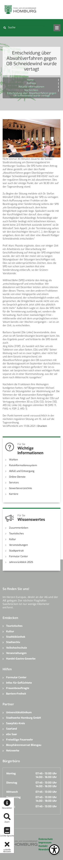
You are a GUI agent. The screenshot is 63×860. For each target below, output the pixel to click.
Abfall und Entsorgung (21, 471)
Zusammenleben (18, 527)
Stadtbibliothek (15, 637)
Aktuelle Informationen (31, 86)
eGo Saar (11, 734)
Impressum (44, 842)
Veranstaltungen (18, 545)
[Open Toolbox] (54, 849)
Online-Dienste (17, 476)
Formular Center (18, 556)
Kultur (12, 539)
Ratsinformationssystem (23, 465)
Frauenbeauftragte (17, 688)
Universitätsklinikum (19, 712)
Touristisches (16, 533)
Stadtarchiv (13, 642)
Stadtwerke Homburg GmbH (23, 718)
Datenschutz (45, 839)
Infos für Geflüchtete (19, 682)
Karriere (13, 494)
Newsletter (44, 849)
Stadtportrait (16, 550)
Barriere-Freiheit (16, 693)
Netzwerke (12, 750)
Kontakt (42, 846)
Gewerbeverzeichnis (20, 488)
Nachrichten (31, 90)
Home (30, 80)
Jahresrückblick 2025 (21, 562)
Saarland (11, 728)
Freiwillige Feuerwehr (19, 739)
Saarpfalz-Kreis (15, 723)
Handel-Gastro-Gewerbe (21, 658)
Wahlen (13, 459)
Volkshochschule (16, 647)
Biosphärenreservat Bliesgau (23, 745)
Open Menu (56, 27)
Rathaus (31, 83)
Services (14, 482)
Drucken (42, 426)
